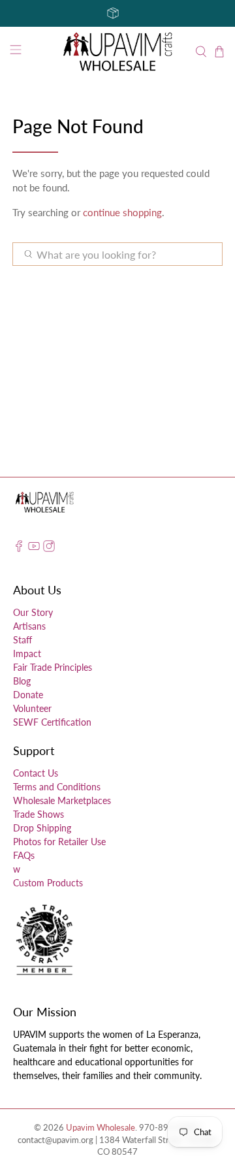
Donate (28, 694)
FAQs (24, 855)
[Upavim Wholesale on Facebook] (19, 548)
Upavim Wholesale (100, 1128)
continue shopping (122, 212)
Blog (22, 680)
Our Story (33, 612)
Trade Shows (38, 814)
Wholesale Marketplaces (62, 800)
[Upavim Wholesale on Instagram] (49, 548)
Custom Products (48, 882)
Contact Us (35, 773)
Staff (22, 639)
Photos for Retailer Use (59, 841)
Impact (27, 653)
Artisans (29, 626)
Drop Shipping (42, 827)
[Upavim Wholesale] (117, 52)
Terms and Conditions (57, 786)
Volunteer (32, 708)
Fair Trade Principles (52, 667)
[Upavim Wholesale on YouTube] (34, 548)
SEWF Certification (52, 722)
